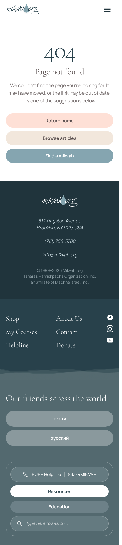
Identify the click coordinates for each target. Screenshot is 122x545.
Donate (65, 345)
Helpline (17, 345)
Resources (59, 491)
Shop (12, 318)
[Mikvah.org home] (23, 9)
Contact (66, 332)
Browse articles (60, 138)
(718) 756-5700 (59, 241)
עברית (59, 419)
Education (60, 507)
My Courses (21, 332)
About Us (69, 318)
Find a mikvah (59, 156)
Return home (59, 120)
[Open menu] (107, 9)
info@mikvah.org (59, 255)
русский (60, 438)
